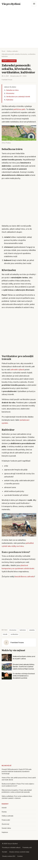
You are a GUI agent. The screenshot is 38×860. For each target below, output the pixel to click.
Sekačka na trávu (12, 90)
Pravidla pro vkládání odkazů (11, 847)
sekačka (32, 630)
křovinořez (13, 630)
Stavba (4, 812)
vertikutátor (14, 634)
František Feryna (7, 79)
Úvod (3, 51)
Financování (6, 820)
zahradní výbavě (17, 369)
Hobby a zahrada (12, 51)
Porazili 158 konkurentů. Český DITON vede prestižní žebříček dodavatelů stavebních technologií (16, 771)
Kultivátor (9, 100)
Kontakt (4, 852)
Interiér (4, 808)
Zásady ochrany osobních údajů (19, 852)
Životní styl (5, 824)
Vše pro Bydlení (11, 4)
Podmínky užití (27, 847)
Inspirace (5, 832)
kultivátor (23, 630)
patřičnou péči (19, 109)
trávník (5, 634)
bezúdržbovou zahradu (24, 576)
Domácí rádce (6, 828)
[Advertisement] (19, 28)
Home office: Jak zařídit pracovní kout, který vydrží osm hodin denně (19, 779)
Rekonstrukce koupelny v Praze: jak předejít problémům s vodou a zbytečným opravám (17, 791)
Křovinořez (10, 93)
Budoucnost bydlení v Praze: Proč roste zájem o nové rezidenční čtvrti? (18, 785)
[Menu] (34, 3)
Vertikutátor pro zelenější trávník (18, 96)
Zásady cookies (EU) (8, 856)
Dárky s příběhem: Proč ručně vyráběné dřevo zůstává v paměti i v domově (17, 797)
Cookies (20, 856)
